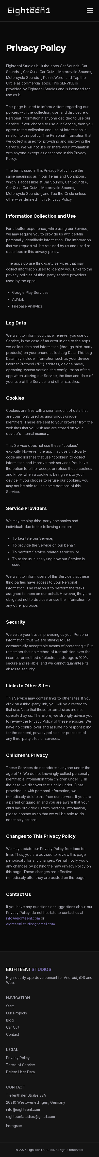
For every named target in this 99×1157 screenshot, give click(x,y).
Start (10, 1006)
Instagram (14, 1126)
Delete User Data (20, 1072)
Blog (10, 1020)
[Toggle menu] (90, 10)
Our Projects (16, 1013)
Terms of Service (20, 1065)
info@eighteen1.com (23, 918)
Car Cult (12, 1027)
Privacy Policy (18, 1058)
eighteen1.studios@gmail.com (30, 924)
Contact (12, 1034)
